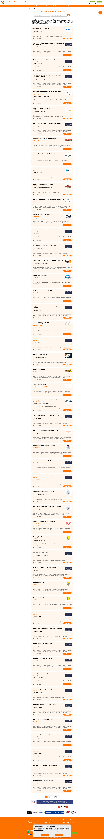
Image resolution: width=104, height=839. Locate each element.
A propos (72, 5)
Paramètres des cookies (68, 821)
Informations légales (67, 819)
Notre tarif (30, 822)
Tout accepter (59, 835)
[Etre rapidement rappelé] (100, 13)
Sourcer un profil (30, 5)
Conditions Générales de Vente (69, 823)
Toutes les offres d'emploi (50, 821)
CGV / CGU (64, 829)
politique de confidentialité (38, 830)
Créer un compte (99, 3)
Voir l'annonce (67, 38)
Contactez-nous (31, 819)
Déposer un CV (61, 5)
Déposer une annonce (40, 5)
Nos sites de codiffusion (32, 823)
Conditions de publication (68, 822)
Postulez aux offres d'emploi (52, 11)
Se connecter (91, 3)
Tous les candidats (48, 819)
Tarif (68, 5)
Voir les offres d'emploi (51, 5)
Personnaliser (45, 835)
